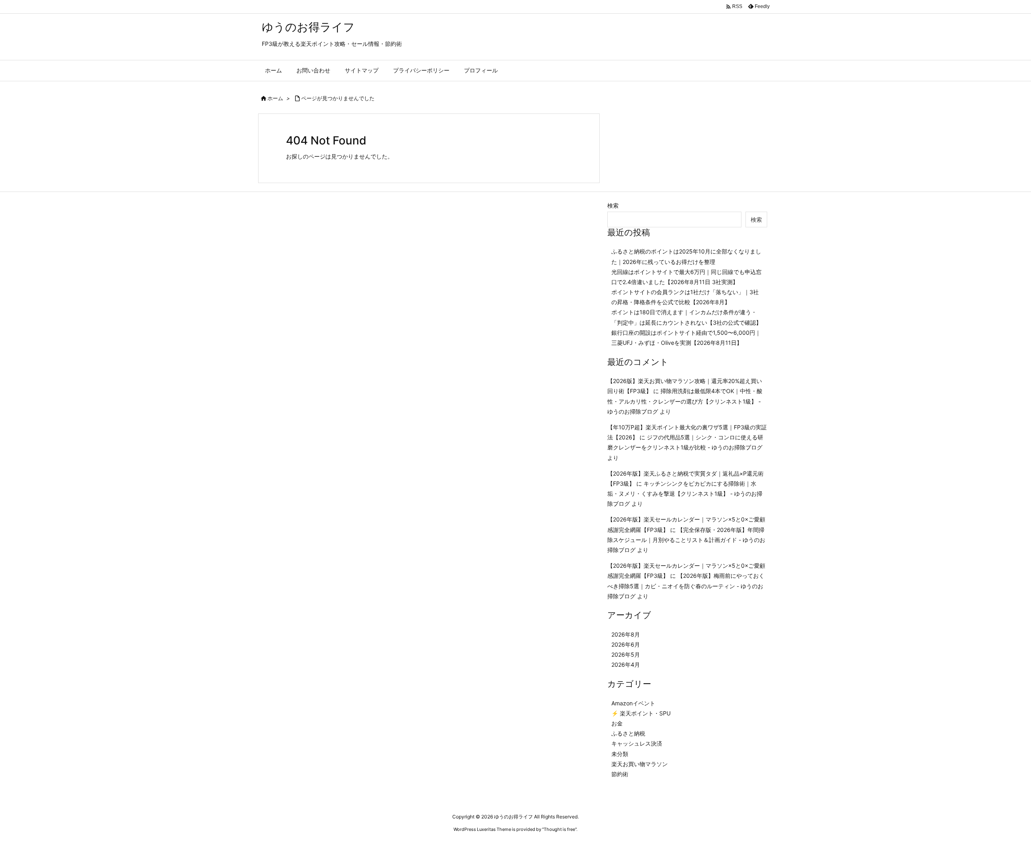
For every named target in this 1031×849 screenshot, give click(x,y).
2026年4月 (625, 664)
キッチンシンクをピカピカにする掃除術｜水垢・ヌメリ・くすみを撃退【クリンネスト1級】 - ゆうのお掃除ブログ (684, 493)
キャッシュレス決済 (636, 743)
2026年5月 (625, 654)
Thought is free (559, 829)
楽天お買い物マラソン (639, 763)
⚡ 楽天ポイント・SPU (641, 713)
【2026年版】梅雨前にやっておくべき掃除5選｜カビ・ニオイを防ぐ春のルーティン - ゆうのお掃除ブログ (685, 585)
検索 (613, 205)
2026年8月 (625, 634)
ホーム (275, 98)
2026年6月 (625, 644)
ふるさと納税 (628, 733)
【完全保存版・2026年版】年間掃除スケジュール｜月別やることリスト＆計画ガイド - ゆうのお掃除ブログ (686, 539)
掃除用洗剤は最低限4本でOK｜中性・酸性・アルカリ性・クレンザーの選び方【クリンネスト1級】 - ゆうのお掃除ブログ (684, 400)
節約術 (619, 774)
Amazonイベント (633, 703)
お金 (617, 723)
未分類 (619, 753)
